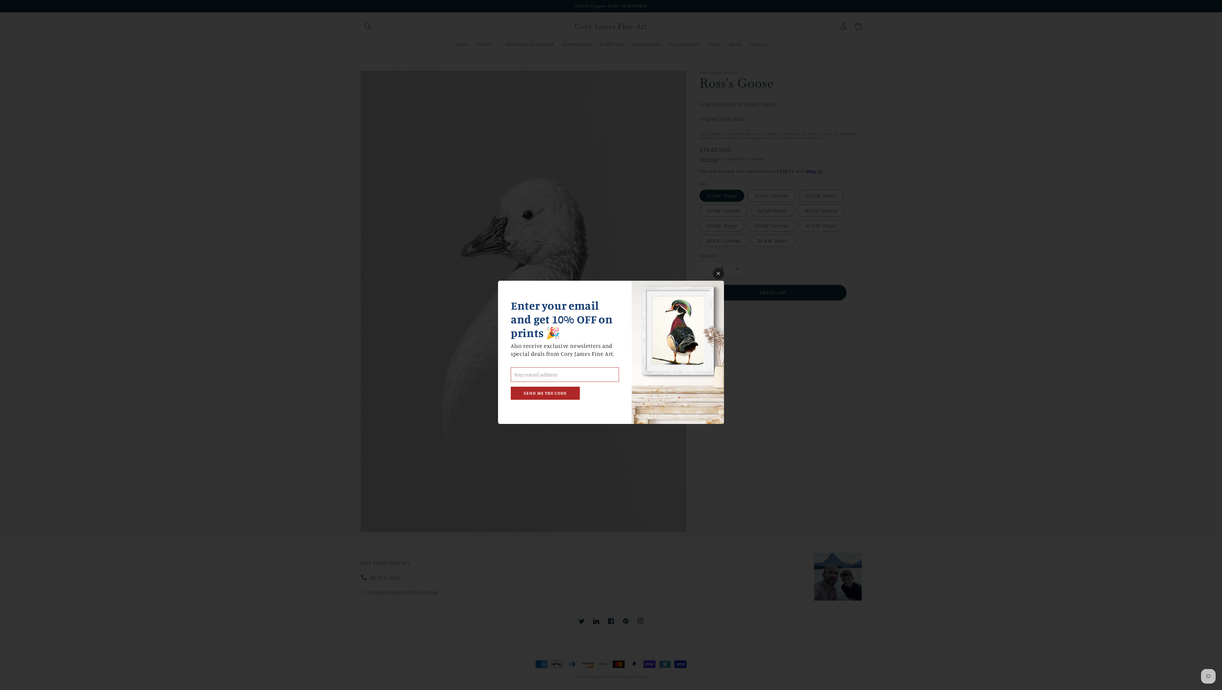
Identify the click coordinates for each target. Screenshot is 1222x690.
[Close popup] (718, 273)
